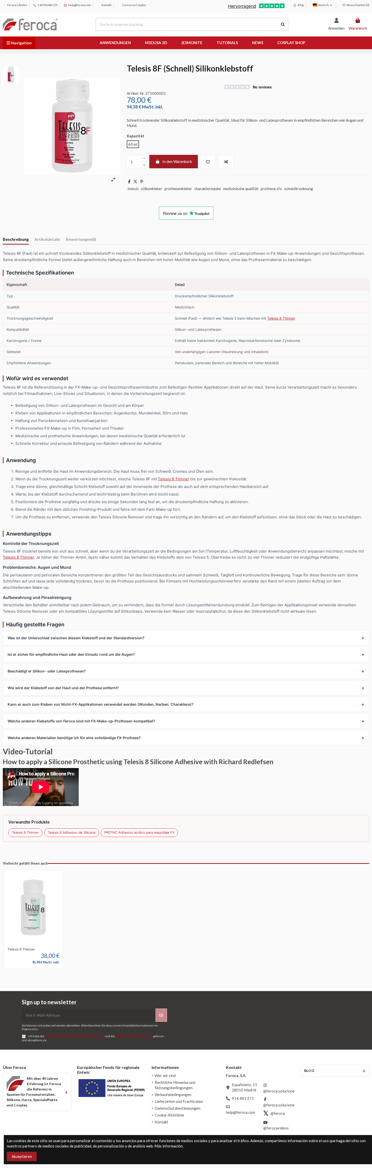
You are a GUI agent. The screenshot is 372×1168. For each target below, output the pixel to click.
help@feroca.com (79, 5)
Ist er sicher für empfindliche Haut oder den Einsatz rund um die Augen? (71, 654)
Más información (168, 1146)
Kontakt (106, 5)
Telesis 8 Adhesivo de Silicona (71, 832)
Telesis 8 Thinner (281, 318)
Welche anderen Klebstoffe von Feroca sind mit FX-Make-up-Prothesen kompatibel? (81, 721)
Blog (300, 5)
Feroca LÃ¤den (17, 5)
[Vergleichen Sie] (33, 942)
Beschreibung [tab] (16, 239)
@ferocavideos (276, 1128)
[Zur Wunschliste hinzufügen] (208, 162)
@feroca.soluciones (279, 1091)
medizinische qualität (240, 188)
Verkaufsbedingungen (173, 1094)
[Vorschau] (41, 942)
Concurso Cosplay (134, 5)
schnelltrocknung (298, 188)
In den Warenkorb (177, 161)
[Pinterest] (141, 181)
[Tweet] (135, 181)
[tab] (81, 240)
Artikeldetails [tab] (47, 239)
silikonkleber (151, 188)
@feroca (278, 1113)
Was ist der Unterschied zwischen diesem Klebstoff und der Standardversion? (76, 638)
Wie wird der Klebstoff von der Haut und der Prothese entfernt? (63, 688)
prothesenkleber (178, 188)
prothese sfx (271, 188)
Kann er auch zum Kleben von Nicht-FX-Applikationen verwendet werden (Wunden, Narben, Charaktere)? (101, 704)
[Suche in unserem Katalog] (282, 24)
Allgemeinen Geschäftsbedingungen (74, 1036)
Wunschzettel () (357, 5)
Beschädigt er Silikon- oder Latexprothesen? (47, 671)
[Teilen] (129, 181)
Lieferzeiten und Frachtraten (179, 1101)
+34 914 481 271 (47, 5)
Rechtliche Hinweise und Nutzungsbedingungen (175, 1085)
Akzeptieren (22, 1156)
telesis (133, 188)
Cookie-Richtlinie (169, 1115)
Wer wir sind (165, 1075)
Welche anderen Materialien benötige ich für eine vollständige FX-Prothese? (74, 738)
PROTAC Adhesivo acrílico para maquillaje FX (139, 832)
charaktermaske (207, 188)
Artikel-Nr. (135, 93)
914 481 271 (243, 1098)
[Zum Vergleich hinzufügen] (226, 162)
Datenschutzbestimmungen (177, 1108)
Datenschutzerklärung (134, 1036)
